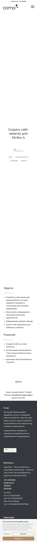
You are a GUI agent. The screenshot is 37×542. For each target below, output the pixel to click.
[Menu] (31, 7)
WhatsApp (7, 488)
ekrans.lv (18, 382)
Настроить (7, 534)
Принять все (18, 538)
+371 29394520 (22, 1)
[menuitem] (31, 7)
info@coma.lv (14, 1)
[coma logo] (15, 7)
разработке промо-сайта (21, 395)
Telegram (7, 485)
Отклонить (23, 534)
